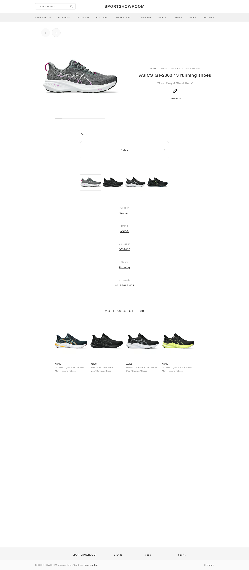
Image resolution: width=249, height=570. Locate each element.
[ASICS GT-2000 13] (90, 182)
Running (124, 267)
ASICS (164, 68)
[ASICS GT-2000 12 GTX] (157, 182)
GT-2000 (176, 68)
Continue (209, 565)
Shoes (153, 68)
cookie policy (91, 565)
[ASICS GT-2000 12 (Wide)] (113, 182)
